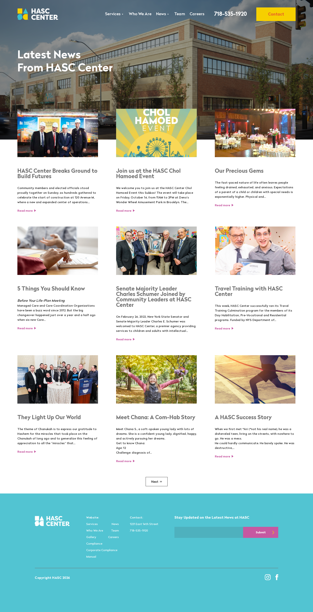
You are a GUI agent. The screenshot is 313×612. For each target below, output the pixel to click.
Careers (197, 13)
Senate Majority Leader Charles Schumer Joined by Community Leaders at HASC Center (153, 297)
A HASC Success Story (243, 417)
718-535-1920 (230, 13)
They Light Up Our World (49, 417)
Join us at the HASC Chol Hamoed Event (148, 173)
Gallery (91, 537)
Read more (25, 210)
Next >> (156, 481)
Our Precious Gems (239, 170)
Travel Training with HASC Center (249, 291)
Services (112, 13)
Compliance (94, 543)
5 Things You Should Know (51, 288)
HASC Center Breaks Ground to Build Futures (57, 173)
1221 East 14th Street (144, 524)
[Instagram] (268, 577)
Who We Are (140, 13)
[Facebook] (276, 577)
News (161, 13)
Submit (261, 532)
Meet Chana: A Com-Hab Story (155, 417)
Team (179, 13)
